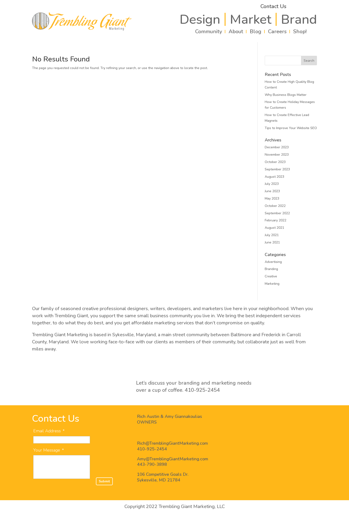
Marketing (272, 283)
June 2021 (272, 242)
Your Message (48, 450)
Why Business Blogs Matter (286, 95)
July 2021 (272, 235)
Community (208, 31)
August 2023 (274, 176)
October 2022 (275, 206)
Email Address (49, 431)
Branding (271, 269)
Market (250, 19)
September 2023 (277, 169)
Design (199, 19)
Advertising (273, 262)
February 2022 (275, 220)
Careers (277, 31)
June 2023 (272, 191)
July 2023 (272, 184)
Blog (255, 31)
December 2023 (277, 147)
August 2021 (274, 227)
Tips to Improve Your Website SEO (291, 128)
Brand (299, 19)
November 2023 (277, 154)
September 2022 (277, 213)
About (236, 31)
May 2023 (272, 198)
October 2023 (275, 162)
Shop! (300, 31)
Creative (271, 276)
